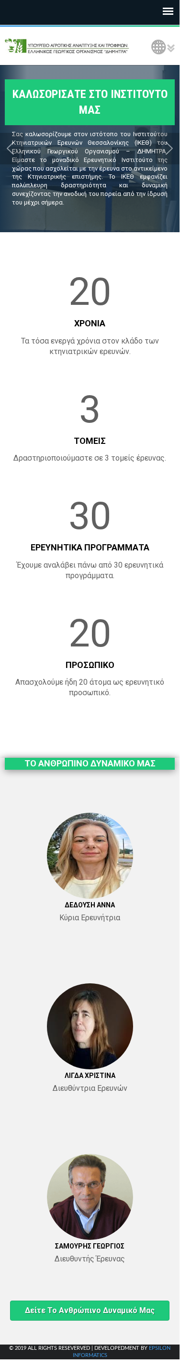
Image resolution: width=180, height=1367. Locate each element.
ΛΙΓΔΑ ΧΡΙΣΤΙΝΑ (90, 1075)
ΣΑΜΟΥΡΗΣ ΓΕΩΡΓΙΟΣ (89, 1246)
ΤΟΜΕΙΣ (90, 441)
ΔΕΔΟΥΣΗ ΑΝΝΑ (90, 905)
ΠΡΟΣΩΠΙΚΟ (90, 665)
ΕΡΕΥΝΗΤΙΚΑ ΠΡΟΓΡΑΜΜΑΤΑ (90, 547)
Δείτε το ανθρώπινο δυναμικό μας (90, 1310)
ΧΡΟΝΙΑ (89, 323)
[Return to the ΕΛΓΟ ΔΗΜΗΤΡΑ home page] (67, 46)
